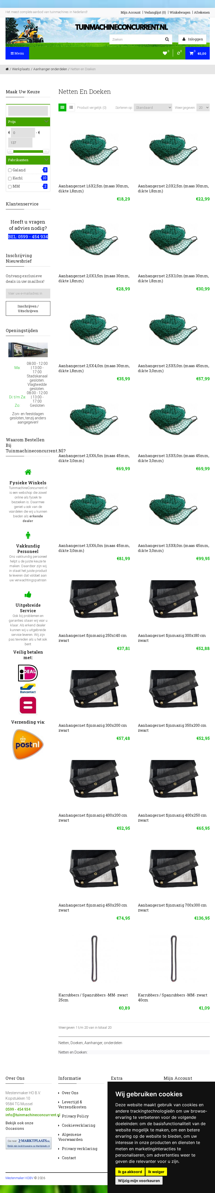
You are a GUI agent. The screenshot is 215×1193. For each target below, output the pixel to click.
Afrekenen (202, 12)
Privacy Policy (75, 1116)
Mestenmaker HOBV (19, 1178)
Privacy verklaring (79, 1148)
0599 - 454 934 (18, 1109)
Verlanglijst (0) (155, 12)
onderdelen (113, 1043)
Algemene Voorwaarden (70, 1137)
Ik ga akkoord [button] (130, 1171)
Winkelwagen (180, 12)
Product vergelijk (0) (91, 108)
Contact (69, 1157)
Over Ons (70, 1092)
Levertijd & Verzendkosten (72, 1104)
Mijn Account (131, 12)
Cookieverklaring (78, 1125)
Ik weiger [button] (156, 1171)
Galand (19, 169)
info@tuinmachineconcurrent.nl (33, 1115)
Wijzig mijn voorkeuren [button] (139, 1180)
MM (16, 186)
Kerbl (18, 178)
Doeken (77, 1043)
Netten (63, 1043)
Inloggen (195, 39)
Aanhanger (93, 1043)
